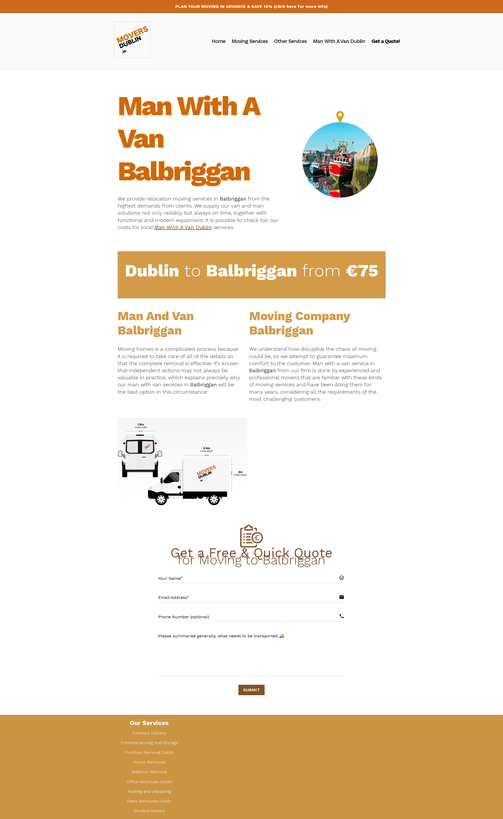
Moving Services (250, 41)
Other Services (290, 41)
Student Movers (149, 810)
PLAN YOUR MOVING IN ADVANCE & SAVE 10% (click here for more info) (251, 6)
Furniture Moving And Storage (149, 742)
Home (218, 41)
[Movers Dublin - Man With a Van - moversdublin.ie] (135, 41)
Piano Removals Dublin (149, 801)
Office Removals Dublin (149, 781)
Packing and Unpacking (149, 791)
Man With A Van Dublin (339, 41)
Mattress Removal (149, 771)
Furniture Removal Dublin (149, 752)
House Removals (149, 762)
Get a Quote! (385, 41)
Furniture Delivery (149, 733)
